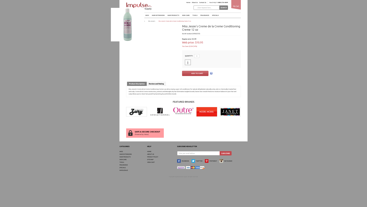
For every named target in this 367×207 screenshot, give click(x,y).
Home (188, 2)
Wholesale (123, 170)
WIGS (121, 151)
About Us (195, 2)
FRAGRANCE (204, 15)
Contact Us (202, 2)
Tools (194, 15)
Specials (215, 15)
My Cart (236, 6)
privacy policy (152, 157)
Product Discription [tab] (137, 84)
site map (150, 159)
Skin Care (186, 15)
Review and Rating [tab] (156, 84)
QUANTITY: (189, 56)
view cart (151, 162)
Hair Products (125, 157)
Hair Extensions (125, 154)
